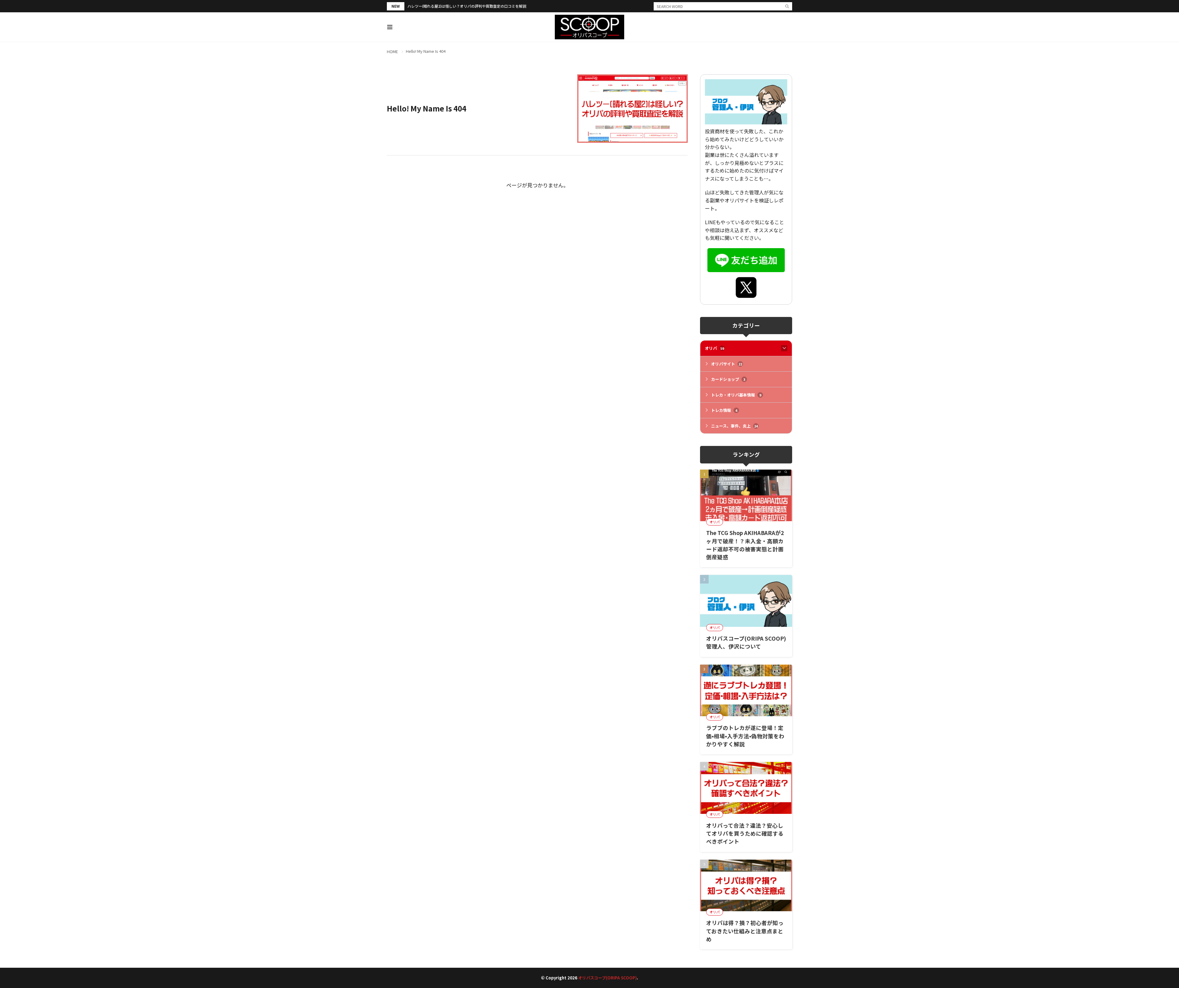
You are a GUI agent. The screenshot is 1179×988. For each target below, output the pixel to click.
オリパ (714, 348)
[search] (787, 6)
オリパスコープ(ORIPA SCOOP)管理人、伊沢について (746, 642)
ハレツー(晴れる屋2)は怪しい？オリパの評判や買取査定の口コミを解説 (466, 6)
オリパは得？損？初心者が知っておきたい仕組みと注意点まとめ (745, 931)
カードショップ (728, 379)
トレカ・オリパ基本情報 (736, 395)
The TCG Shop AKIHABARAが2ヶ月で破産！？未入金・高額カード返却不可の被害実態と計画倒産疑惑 (745, 545)
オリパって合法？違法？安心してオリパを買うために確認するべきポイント (745, 833)
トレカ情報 (724, 410)
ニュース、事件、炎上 (734, 426)
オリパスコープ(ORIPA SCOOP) (607, 978)
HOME (392, 51)
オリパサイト (726, 364)
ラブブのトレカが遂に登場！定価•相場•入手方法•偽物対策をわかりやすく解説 (745, 736)
